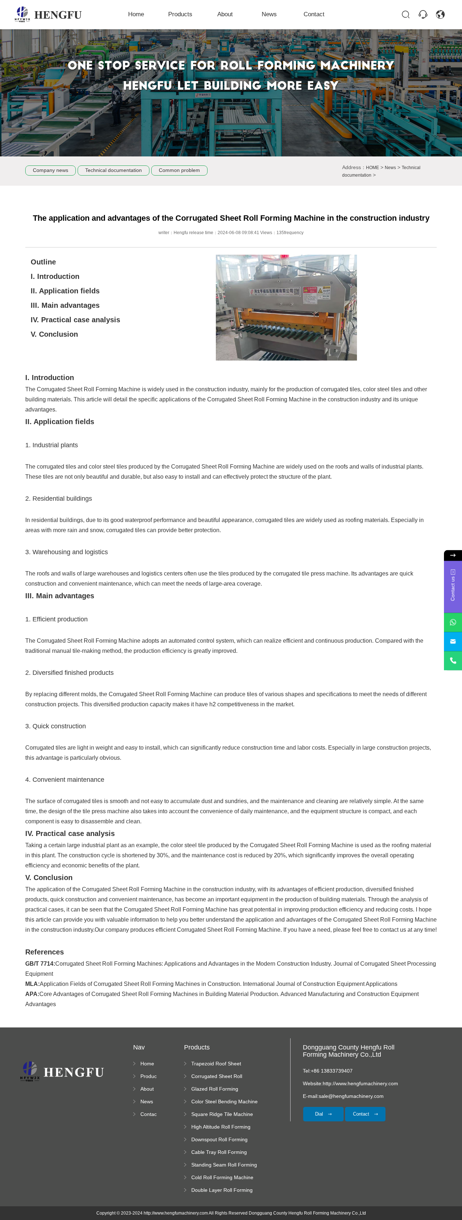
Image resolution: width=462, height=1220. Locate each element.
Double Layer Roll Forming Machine (222, 1190)
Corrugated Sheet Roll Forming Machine (216, 1076)
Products (180, 14)
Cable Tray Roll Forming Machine (219, 1152)
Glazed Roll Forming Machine (214, 1089)
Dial (319, 1114)
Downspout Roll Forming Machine (219, 1140)
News (269, 14)
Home (136, 14)
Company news (50, 170)
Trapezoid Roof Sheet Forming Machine (216, 1064)
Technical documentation (113, 170)
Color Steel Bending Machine (224, 1101)
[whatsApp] (453, 622)
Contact (314, 14)
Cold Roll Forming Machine (222, 1177)
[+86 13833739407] (453, 660)
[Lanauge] (440, 14)
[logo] (48, 14)
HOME (372, 167)
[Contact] (423, 14)
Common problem (179, 170)
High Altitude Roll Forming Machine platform (220, 1127)
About (225, 14)
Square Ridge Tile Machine (222, 1114)
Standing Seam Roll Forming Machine (224, 1165)
